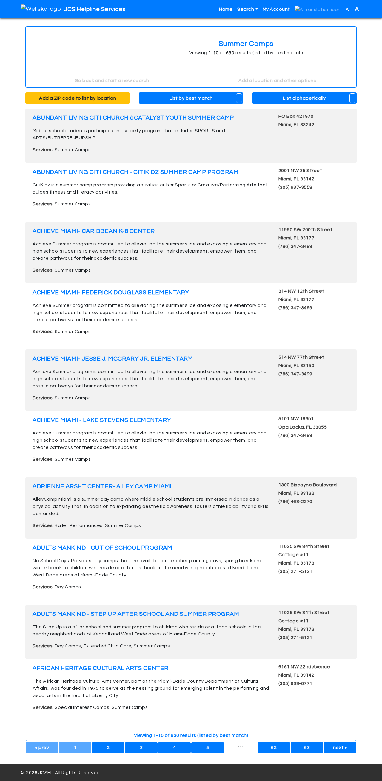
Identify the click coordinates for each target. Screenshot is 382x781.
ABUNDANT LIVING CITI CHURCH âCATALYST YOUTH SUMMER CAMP (133, 118)
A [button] (352, 9)
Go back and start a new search (111, 80)
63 (307, 747)
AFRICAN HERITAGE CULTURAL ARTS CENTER (101, 668)
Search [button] (245, 9)
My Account (276, 9)
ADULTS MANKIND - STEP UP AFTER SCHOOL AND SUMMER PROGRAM (136, 614)
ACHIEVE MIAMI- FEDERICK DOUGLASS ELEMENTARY (111, 293)
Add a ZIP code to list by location (77, 98)
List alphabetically (304, 98)
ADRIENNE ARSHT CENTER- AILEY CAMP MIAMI (102, 486)
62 (274, 747)
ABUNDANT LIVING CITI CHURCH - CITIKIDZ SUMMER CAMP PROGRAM (135, 172)
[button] (317, 9)
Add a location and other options (277, 80)
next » (340, 747)
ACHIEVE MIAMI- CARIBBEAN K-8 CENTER (94, 231)
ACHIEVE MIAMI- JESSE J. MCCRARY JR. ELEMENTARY (112, 359)
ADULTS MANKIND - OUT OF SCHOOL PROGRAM (102, 548)
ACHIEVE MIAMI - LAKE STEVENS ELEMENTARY (102, 420)
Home (225, 9)
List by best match (191, 98)
